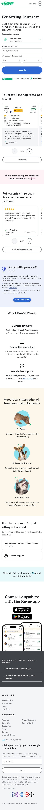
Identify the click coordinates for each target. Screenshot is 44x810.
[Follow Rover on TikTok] (31, 794)
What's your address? (10, 46)
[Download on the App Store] (22, 610)
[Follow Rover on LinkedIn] (22, 794)
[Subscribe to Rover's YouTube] (27, 794)
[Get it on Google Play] (22, 617)
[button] (40, 3)
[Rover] (7, 3)
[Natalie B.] (20, 124)
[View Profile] (20, 221)
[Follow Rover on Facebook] (13, 794)
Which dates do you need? (12, 56)
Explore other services (10, 34)
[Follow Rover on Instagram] (17, 794)
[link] (22, 70)
